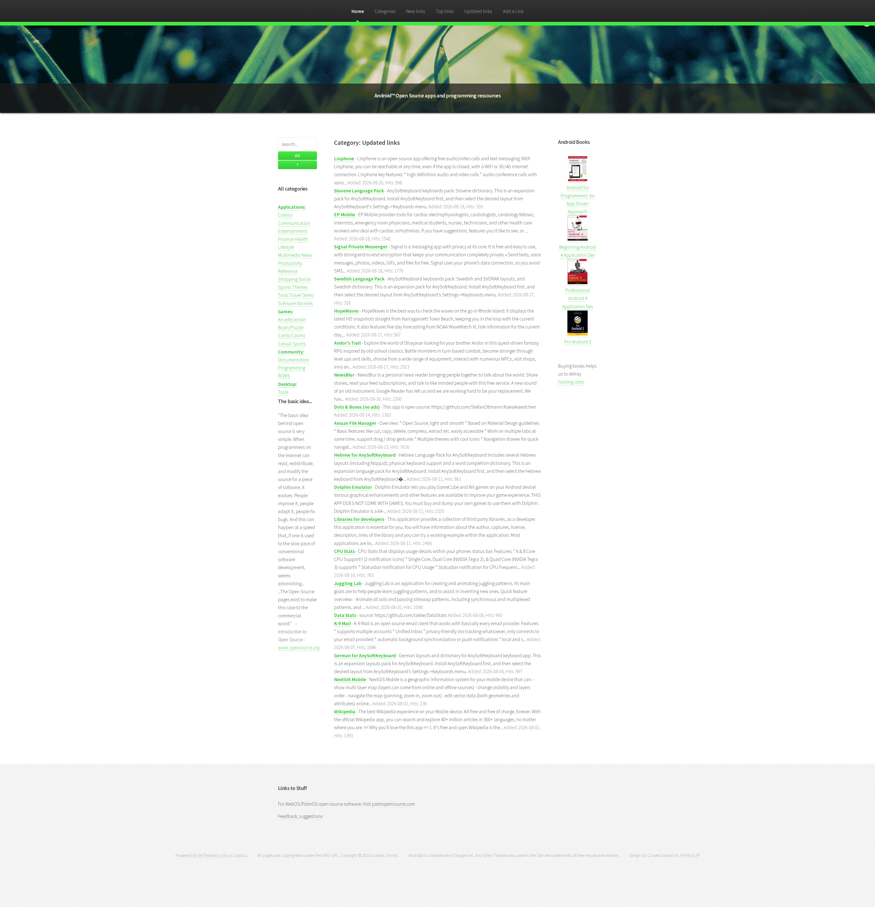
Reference (288, 271)
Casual (285, 344)
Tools (283, 295)
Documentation (293, 360)
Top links (445, 11)
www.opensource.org (299, 648)
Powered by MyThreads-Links (201, 855)
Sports (284, 287)
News (306, 255)
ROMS (284, 376)
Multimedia (289, 255)
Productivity (290, 263)
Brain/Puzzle (291, 327)
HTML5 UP (690, 855)
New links (415, 11)
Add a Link (513, 11)
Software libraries (295, 303)
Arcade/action (292, 319)
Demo (308, 295)
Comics (285, 215)
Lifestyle (286, 247)
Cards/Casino (291, 335)
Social (305, 279)
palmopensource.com (393, 804)
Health (301, 239)
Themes (300, 287)
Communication (294, 223)
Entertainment (292, 231)
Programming (291, 368)
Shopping (288, 279)
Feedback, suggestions (300, 816)
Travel (295, 295)
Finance (286, 239)
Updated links (478, 11)
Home (357, 11)
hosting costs (571, 382)
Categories (385, 11)
